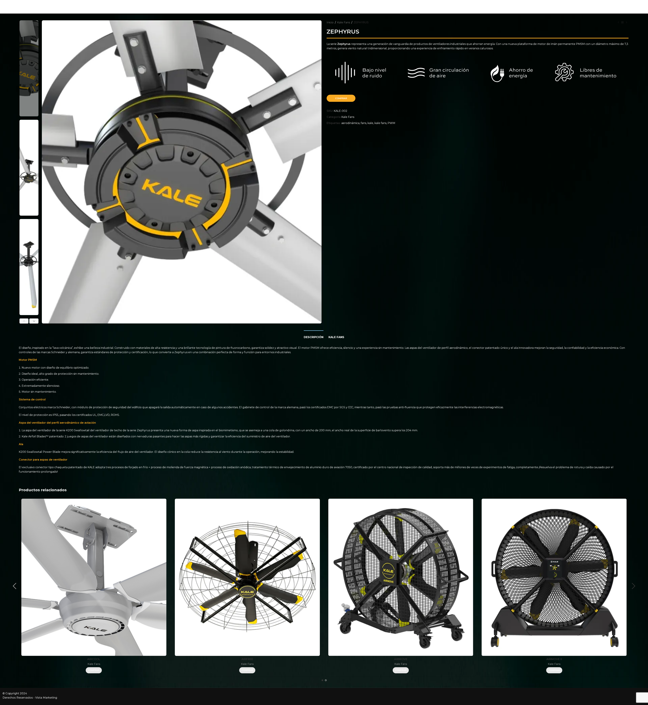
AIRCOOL (93, 659)
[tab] (313, 335)
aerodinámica (350, 123)
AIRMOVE (400, 659)
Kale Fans (343, 22)
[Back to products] (622, 22)
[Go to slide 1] (322, 680)
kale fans (380, 123)
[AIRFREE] (247, 577)
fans (363, 123)
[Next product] (626, 22)
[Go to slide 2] (326, 680)
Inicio (330, 22)
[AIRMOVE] (400, 577)
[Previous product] (618, 22)
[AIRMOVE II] (554, 577)
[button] (24, 321)
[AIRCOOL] (93, 577)
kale (370, 123)
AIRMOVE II (554, 659)
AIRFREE (247, 659)
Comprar (341, 98)
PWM (391, 123)
